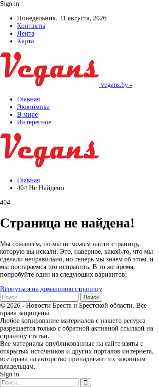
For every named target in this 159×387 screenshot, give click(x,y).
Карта (25, 41)
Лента (25, 33)
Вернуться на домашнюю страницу (51, 288)
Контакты (31, 25)
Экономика (33, 106)
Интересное (34, 122)
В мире (27, 114)
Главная (28, 99)
